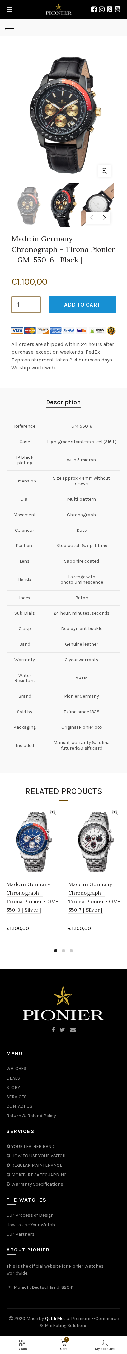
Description (63, 402)
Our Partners (21, 1234)
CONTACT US (19, 1106)
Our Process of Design (30, 1215)
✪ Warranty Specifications (35, 1184)
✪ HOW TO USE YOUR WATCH (36, 1156)
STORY (13, 1087)
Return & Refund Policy (31, 1115)
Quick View (53, 812)
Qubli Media (57, 1318)
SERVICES (17, 1097)
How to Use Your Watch (31, 1224)
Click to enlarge (104, 171)
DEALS (13, 1078)
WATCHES (16, 1068)
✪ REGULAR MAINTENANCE (34, 1165)
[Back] (10, 27)
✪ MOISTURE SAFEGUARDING (37, 1174)
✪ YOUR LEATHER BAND (31, 1146)
